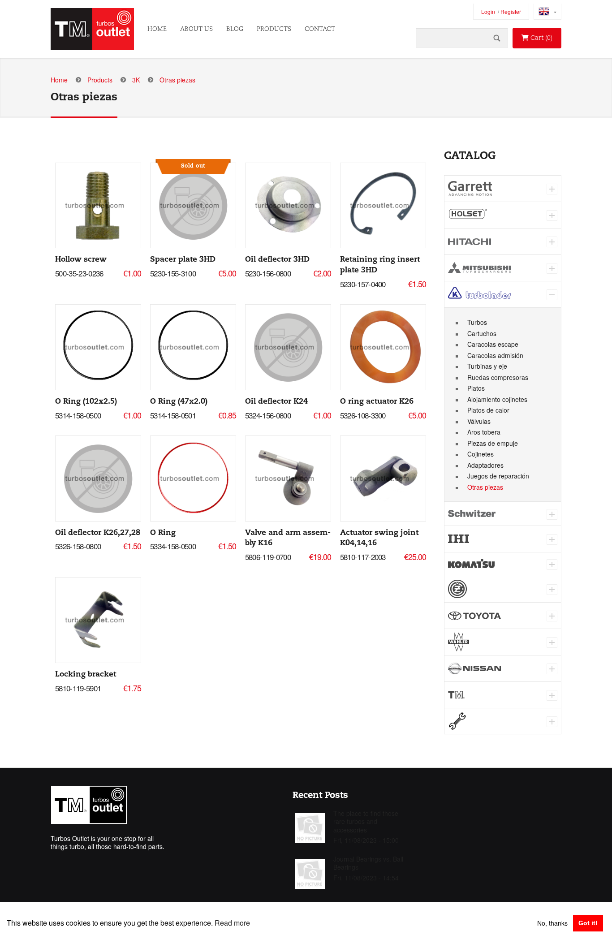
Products (274, 29)
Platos (476, 388)
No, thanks (552, 922)
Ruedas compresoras (497, 377)
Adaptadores (485, 465)
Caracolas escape (492, 344)
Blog (234, 29)
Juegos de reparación (498, 475)
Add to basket (98, 204)
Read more (232, 923)
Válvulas (479, 421)
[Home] (92, 29)
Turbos (477, 322)
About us (196, 29)
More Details (98, 208)
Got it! (588, 923)
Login (488, 11)
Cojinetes (480, 453)
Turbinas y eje (487, 366)
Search (497, 38)
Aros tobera (483, 431)
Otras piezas (485, 487)
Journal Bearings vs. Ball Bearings (368, 862)
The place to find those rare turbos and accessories (365, 821)
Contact (320, 29)
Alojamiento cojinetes (497, 399)
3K (136, 79)
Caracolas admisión (495, 355)
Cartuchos (481, 333)
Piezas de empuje (492, 443)
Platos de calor (488, 409)
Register (510, 11)
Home (157, 29)
